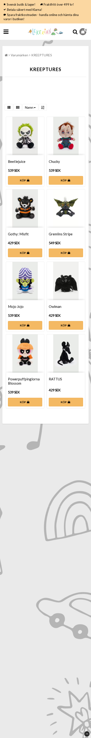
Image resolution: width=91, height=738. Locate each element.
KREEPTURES (41, 55)
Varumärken (19, 55)
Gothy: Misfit (18, 234)
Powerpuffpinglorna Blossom (24, 381)
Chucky (54, 161)
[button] (83, 32)
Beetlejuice (16, 161)
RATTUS (55, 379)
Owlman (55, 306)
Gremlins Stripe (61, 234)
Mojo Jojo (16, 306)
